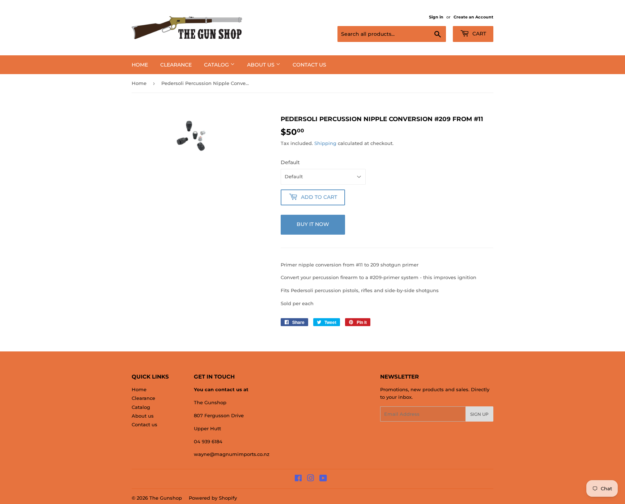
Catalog (217, 64)
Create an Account (473, 17)
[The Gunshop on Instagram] (310, 479)
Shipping (325, 143)
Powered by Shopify (213, 498)
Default (290, 162)
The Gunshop (165, 498)
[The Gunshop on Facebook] (298, 479)
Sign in (436, 17)
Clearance (176, 64)
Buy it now (313, 224)
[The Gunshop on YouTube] (323, 479)
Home (140, 64)
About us (261, 64)
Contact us (309, 64)
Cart (478, 33)
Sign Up (479, 414)
